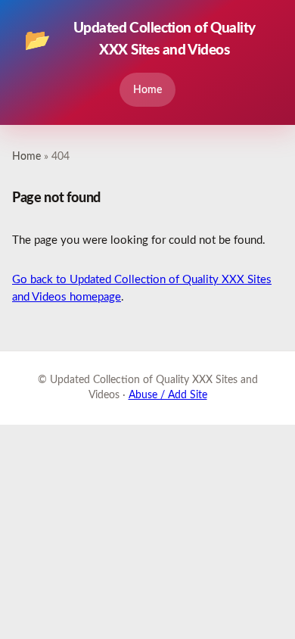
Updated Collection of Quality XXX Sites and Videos (139, 39)
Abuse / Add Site (168, 395)
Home (147, 89)
